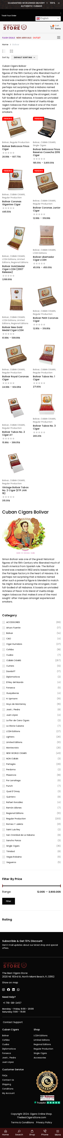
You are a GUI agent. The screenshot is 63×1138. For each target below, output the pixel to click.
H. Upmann (12, 698)
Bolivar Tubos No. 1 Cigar (44, 378)
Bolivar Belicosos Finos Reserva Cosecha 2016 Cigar (46, 152)
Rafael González (14, 802)
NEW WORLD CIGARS (16, 753)
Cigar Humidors (14, 644)
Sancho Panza (13, 840)
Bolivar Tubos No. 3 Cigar (44, 427)
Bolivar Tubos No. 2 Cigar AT (13, 433)
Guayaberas (12, 693)
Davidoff (10, 671)
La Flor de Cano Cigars (17, 720)
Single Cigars (12, 845)
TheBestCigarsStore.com (31, 1117)
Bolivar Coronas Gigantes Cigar (11, 203)
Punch (9, 785)
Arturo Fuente (13, 627)
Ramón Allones (14, 807)
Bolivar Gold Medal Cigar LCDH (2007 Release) (13, 269)
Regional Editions (14, 813)
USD (56, 13)
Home (5, 44)
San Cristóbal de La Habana (20, 835)
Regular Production (16, 818)
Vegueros (11, 862)
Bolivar (9, 633)
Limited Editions (14, 742)
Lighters (10, 736)
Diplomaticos (13, 676)
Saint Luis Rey (13, 829)
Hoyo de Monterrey (16, 704)
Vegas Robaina (14, 856)
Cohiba (10, 649)
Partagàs (11, 764)
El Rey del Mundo (14, 682)
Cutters (10, 665)
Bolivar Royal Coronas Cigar (15, 378)
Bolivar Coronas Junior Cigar (46, 209)
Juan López (12, 714)
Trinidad (10, 851)
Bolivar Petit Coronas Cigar (45, 319)
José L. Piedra (13, 709)
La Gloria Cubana (15, 725)
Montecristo (12, 747)
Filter (8, 901)
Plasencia (11, 775)
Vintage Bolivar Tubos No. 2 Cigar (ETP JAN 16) (15, 490)
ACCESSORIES (13, 622)
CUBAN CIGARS (13, 660)
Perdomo (11, 769)
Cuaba (9, 654)
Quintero (11, 796)
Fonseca (10, 687)
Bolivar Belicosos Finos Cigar (15, 147)
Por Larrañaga (13, 780)
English (44, 18)
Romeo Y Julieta (14, 824)
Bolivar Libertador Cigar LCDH (43, 258)
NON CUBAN (12, 758)
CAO (8, 638)
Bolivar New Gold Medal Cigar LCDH (13, 329)
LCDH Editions (13, 731)
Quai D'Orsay (13, 791)
